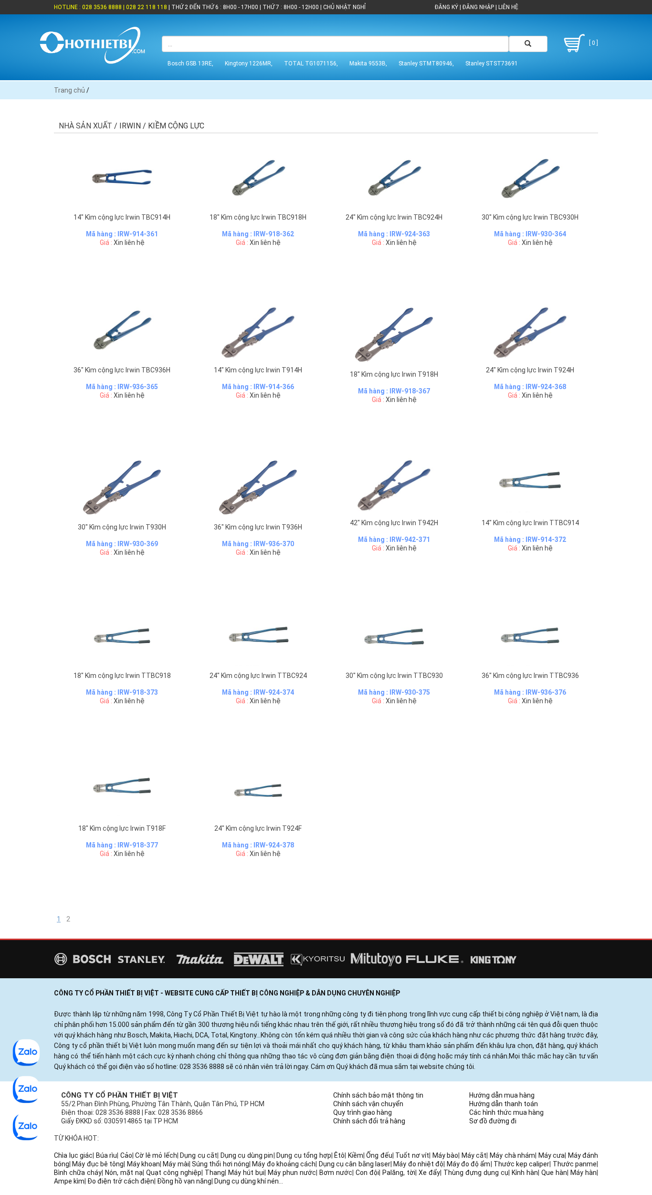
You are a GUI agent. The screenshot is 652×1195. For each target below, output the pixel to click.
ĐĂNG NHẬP (478, 7)
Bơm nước (335, 1172)
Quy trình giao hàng (362, 1112)
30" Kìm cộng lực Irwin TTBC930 (394, 675)
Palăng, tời (398, 1172)
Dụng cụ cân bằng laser (354, 1164)
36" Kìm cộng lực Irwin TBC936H (122, 370)
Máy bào (445, 1155)
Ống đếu (379, 1155)
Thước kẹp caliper (522, 1164)
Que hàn (554, 1172)
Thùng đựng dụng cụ (475, 1172)
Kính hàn (525, 1172)
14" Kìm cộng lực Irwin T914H (258, 370)
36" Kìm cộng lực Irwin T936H (258, 527)
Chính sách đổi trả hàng (369, 1121)
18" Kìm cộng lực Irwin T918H (394, 374)
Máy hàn (583, 1172)
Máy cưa (551, 1155)
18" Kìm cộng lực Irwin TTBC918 (122, 675)
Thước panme (575, 1164)
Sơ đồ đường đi (492, 1121)
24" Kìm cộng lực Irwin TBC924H (394, 217)
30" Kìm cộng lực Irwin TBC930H (530, 217)
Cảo (126, 1155)
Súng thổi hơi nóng (220, 1164)
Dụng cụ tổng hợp (303, 1155)
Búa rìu (106, 1155)
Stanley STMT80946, (426, 63)
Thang (215, 1172)
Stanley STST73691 (491, 63)
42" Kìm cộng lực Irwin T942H (394, 523)
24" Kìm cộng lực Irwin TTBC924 (258, 675)
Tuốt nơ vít (412, 1155)
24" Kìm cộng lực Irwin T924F (258, 828)
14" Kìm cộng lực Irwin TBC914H (122, 217)
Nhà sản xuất (85, 125)
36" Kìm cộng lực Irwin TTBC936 (530, 675)
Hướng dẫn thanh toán (503, 1104)
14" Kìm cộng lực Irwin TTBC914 (530, 523)
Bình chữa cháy (78, 1172)
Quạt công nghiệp (173, 1172)
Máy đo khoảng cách (283, 1164)
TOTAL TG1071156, (311, 63)
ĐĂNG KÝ (446, 7)
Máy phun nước (292, 1172)
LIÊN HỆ (507, 7)
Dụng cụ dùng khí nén (246, 1181)
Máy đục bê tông (98, 1164)
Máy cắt (474, 1155)
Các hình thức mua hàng (506, 1112)
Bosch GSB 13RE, (190, 63)
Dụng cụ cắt (198, 1155)
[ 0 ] (593, 43)
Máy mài (176, 1164)
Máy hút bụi (246, 1172)
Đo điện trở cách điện (120, 1181)
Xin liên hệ (129, 242)
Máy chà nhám (512, 1155)
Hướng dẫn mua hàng (502, 1095)
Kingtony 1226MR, (249, 63)
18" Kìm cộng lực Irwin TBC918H (258, 217)
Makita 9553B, (368, 63)
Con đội (367, 1172)
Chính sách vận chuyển (368, 1104)
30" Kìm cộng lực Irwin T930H (122, 527)
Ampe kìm (69, 1181)
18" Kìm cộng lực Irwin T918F (122, 828)
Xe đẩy (429, 1172)
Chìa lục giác (73, 1155)
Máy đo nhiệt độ (418, 1164)
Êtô (339, 1155)
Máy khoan (143, 1164)
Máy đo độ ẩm (469, 1164)
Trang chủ (69, 90)
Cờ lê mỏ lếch (156, 1155)
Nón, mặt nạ (124, 1172)
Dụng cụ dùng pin (247, 1155)
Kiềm (355, 1155)
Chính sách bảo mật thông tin (378, 1095)
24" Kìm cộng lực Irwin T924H (530, 370)
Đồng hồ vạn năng (184, 1181)
